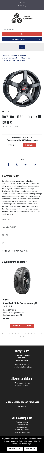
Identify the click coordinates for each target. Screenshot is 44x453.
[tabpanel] (22, 297)
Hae (22, 34)
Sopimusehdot (22, 422)
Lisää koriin (29, 145)
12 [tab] (38, 334)
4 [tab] (12, 334)
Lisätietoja (14, 449)
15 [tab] (24, 336)
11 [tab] (35, 334)
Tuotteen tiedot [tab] (10, 176)
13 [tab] (41, 334)
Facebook (22, 406)
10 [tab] (32, 334)
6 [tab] (19, 334)
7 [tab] (22, 334)
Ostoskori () (19, 39)
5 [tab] (16, 334)
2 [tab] (6, 334)
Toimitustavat (22, 425)
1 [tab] (3, 334)
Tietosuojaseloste (22, 430)
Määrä (11, 145)
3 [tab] (9, 334)
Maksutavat (22, 427)
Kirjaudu (22, 2)
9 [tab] (28, 334)
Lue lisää (29, 325)
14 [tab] (20, 336)
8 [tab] (25, 334)
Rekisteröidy (22, 6)
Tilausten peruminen (22, 432)
